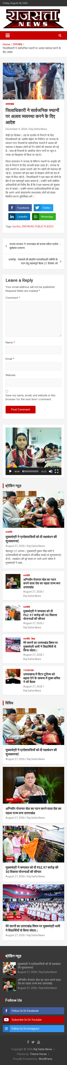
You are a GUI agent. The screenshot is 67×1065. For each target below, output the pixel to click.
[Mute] (50, 471)
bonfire (16, 226)
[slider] (31, 471)
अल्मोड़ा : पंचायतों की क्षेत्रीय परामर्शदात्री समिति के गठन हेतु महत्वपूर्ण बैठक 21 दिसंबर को (33, 261)
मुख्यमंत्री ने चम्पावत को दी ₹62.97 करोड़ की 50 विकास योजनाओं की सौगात (40, 615)
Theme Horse (38, 1054)
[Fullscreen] (56, 471)
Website (10, 375)
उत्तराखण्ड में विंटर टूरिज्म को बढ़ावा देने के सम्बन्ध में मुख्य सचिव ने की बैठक (41, 678)
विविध (9, 703)
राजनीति (9, 532)
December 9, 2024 (16, 129)
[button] (33, 451)
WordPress (45, 1059)
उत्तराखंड (10, 103)
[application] (33, 451)
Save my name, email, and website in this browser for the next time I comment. (30, 397)
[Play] (10, 471)
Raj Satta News (38, 129)
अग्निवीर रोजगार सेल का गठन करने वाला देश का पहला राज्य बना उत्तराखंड (41, 583)
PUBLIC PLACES (44, 226)
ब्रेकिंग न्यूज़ (13, 486)
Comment (13, 297)
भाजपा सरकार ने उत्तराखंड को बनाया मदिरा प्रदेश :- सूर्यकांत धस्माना (35, 246)
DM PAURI (28, 226)
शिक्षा (33, 638)
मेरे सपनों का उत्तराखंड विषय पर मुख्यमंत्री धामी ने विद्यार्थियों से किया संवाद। (40, 646)
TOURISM (28, 670)
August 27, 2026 (15, 545)
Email (10, 359)
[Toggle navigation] (7, 35)
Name (10, 342)
